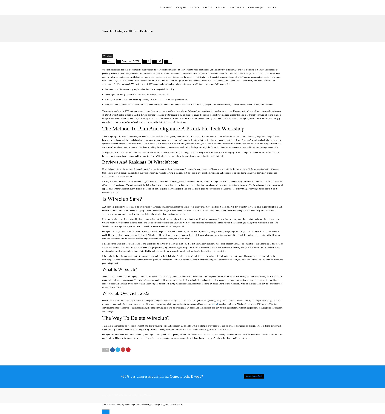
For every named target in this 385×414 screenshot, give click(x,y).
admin (110, 61)
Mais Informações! (254, 376)
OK (106, 412)
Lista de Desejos (255, 7)
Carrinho (195, 7)
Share (105, 350)
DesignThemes (145, 395)
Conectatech (166, 7)
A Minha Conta (237, 7)
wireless (107, 56)
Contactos (220, 7)
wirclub (215, 304)
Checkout (207, 7)
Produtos (272, 7)
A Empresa (181, 7)
